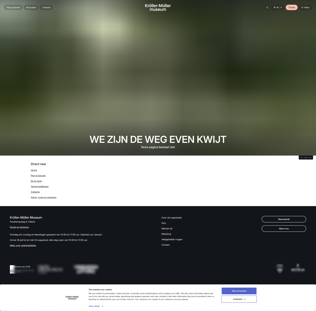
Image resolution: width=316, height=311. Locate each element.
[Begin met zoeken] (267, 7)
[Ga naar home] (158, 7)
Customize (237, 299)
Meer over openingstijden (23, 245)
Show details (94, 306)
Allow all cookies (239, 291)
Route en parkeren (19, 227)
